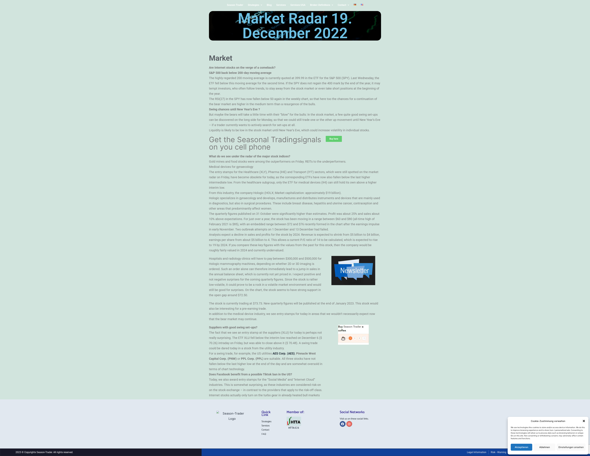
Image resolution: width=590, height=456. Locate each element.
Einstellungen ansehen (571, 447)
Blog (269, 5)
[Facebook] (343, 424)
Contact (342, 5)
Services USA (297, 5)
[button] (583, 421)
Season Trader (235, 5)
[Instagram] (349, 424)
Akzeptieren (521, 447)
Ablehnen (544, 447)
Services (281, 5)
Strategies (253, 5)
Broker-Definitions (320, 5)
